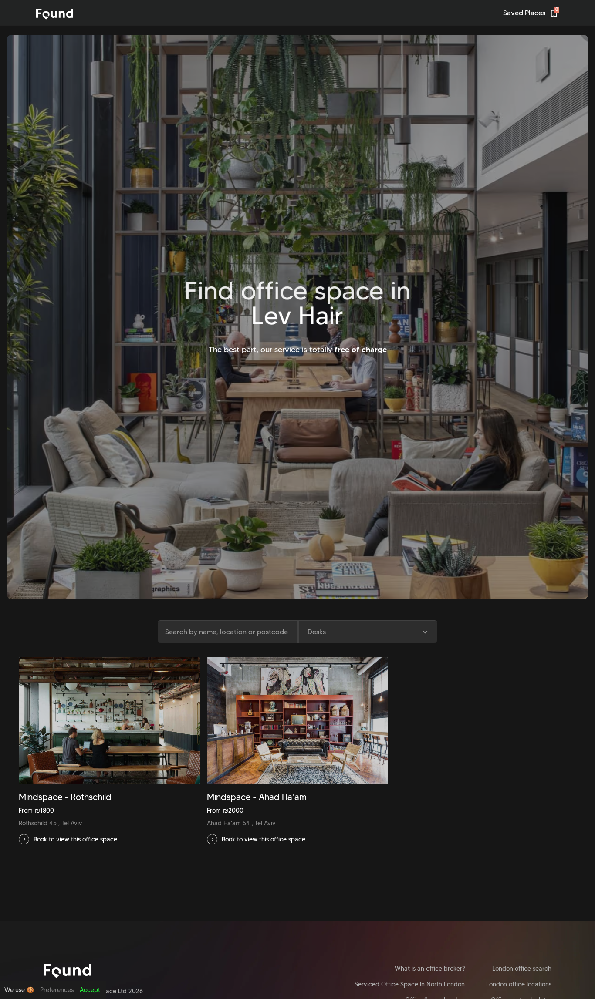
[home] (54, 14)
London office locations (518, 984)
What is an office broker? (430, 968)
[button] (367, 632)
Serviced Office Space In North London (410, 984)
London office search (521, 968)
